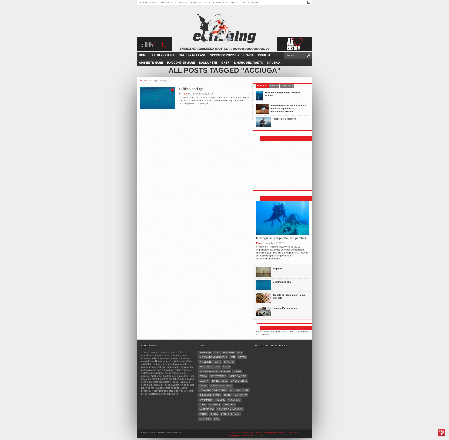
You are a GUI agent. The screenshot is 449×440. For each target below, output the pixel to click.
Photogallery (251, 2)
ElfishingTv (220, 2)
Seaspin (183, 2)
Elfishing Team (149, 2)
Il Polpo (229, 362)
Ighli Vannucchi (239, 390)
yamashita (229, 404)
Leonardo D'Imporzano (212, 390)
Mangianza (241, 395)
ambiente (214, 404)
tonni (202, 404)
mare (218, 362)
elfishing (228, 352)
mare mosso (206, 409)
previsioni (205, 362)
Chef (225, 62)
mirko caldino (237, 376)
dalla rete (208, 62)
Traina (248, 55)
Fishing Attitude (200, 2)
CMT (232, 357)
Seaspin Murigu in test (285, 308)
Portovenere (218, 376)
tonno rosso (219, 381)
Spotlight (205, 352)
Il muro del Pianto (248, 62)
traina (203, 385)
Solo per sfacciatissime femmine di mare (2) (282, 94)
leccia (214, 414)
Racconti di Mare (181, 62)
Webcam (234, 2)
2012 (217, 352)
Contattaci (258, 435)
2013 (239, 352)
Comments (287, 85)
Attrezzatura (163, 55)
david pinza (205, 400)
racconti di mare (209, 366)
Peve (259, 243)
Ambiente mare (151, 62)
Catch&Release (230, 414)
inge (216, 419)
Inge (185, 93)
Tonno (227, 395)
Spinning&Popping (224, 55)
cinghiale (205, 419)
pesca (203, 376)
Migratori (278, 268)
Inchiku (264, 55)
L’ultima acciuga (191, 89)
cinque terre (239, 381)
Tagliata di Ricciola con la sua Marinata (289, 296)
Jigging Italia (168, 2)
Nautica (273, 62)
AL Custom (234, 400)
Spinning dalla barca (229, 409)
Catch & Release (192, 55)
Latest (274, 85)
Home (143, 55)
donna (237, 371)
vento (203, 414)
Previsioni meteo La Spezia (214, 371)
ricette (220, 400)
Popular (262, 85)
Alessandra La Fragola (213, 357)
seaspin (204, 381)
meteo (242, 357)
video (226, 366)
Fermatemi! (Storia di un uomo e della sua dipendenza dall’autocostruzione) (288, 108)
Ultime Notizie (247, 435)
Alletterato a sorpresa (284, 118)
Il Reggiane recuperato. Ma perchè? (281, 238)
